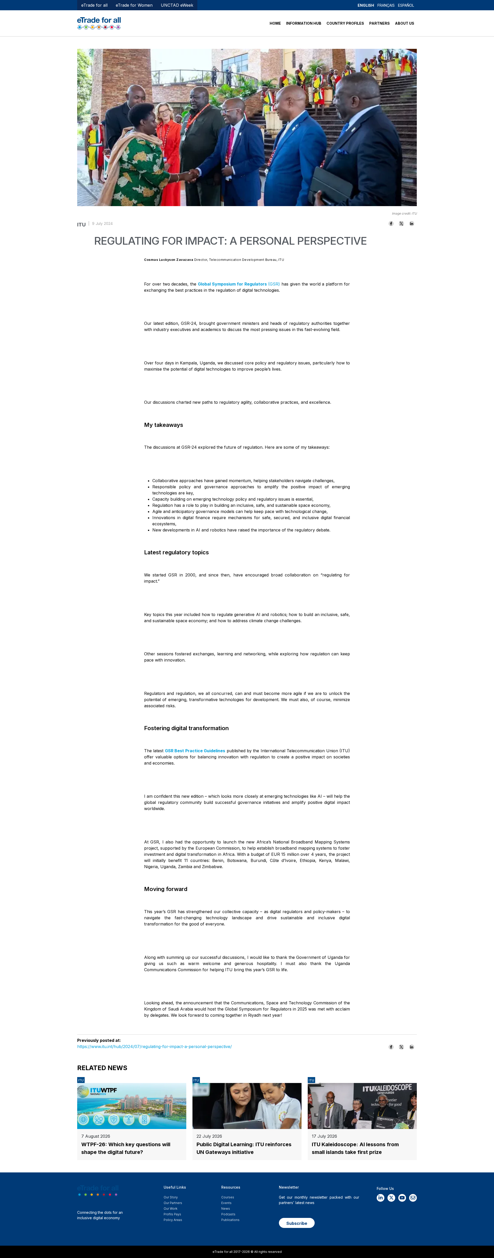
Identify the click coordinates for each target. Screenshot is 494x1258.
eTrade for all (94, 5)
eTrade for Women (134, 5)
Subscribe (296, 1223)
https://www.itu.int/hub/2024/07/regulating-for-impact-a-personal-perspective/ (154, 1046)
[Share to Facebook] (391, 223)
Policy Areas (173, 1220)
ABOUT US (404, 23)
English (366, 5)
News (225, 1208)
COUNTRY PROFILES (345, 23)
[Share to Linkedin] (411, 223)
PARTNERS (379, 23)
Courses (227, 1197)
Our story (171, 1197)
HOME (275, 23)
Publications (230, 1220)
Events (226, 1203)
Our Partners (173, 1203)
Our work (170, 1208)
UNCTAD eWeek (177, 5)
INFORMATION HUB (303, 23)
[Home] (99, 22)
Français (386, 5)
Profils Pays (172, 1214)
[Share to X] (401, 223)
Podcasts (228, 1214)
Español (406, 5)
